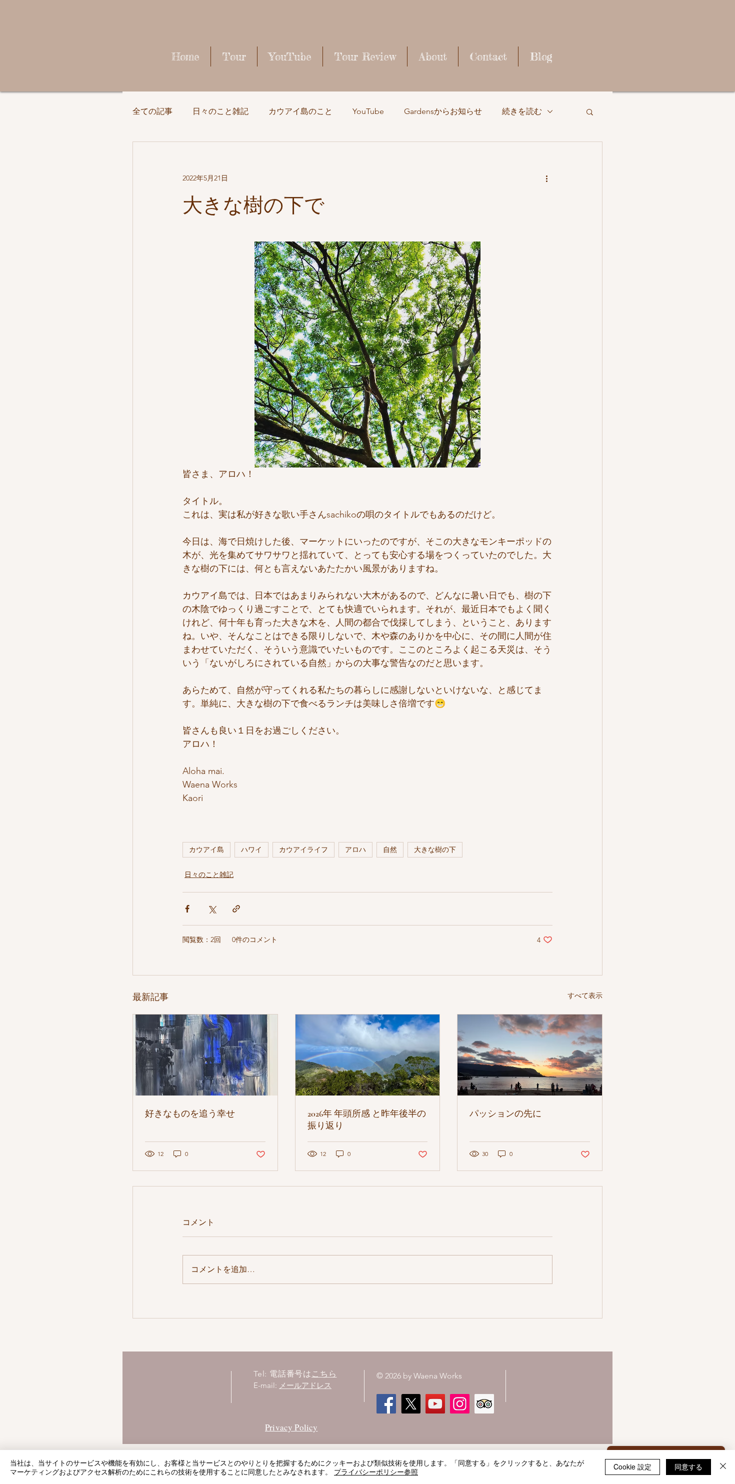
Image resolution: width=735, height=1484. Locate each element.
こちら (324, 1373)
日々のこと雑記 (220, 111)
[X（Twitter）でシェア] (211, 909)
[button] (589, 112)
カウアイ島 (206, 849)
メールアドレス (305, 1385)
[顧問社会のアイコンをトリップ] (484, 1404)
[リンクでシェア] (236, 909)
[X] (410, 1404)
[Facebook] (386, 1404)
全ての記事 (152, 111)
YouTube (368, 111)
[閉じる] (723, 1467)
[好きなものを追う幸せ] (205, 1055)
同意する (688, 1467)
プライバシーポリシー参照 (376, 1471)
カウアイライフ (303, 849)
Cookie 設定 (633, 1467)
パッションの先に (506, 1113)
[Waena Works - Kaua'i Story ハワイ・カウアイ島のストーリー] (435, 1404)
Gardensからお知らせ (443, 111)
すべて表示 (585, 995)
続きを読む (522, 111)
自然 (390, 849)
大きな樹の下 (435, 849)
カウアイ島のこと (300, 111)
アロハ (355, 849)
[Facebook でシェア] (187, 909)
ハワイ (251, 849)
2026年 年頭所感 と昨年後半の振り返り (367, 1119)
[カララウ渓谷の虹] (368, 1055)
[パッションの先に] (530, 1055)
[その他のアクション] (546, 178)
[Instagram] (460, 1404)
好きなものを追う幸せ (190, 1113)
